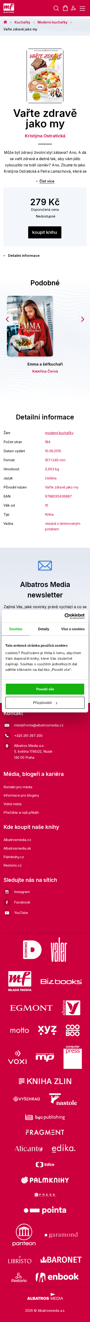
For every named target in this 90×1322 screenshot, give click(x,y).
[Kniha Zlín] (45, 1081)
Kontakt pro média (17, 787)
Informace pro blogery (21, 795)
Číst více (46, 181)
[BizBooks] (61, 981)
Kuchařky (22, 22)
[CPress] (45, 1195)
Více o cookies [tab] (73, 629)
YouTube (21, 912)
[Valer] (59, 949)
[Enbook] (57, 1277)
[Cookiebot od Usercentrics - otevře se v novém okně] (65, 616)
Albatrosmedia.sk (17, 848)
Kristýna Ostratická (45, 135)
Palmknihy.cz (13, 857)
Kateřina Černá (45, 371)
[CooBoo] (72, 1030)
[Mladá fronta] (20, 981)
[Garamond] (61, 1235)
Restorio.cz (12, 865)
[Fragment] (45, 1132)
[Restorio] (19, 1277)
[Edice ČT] (45, 1164)
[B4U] (45, 1117)
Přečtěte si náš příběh (21, 812)
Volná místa (12, 804)
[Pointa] (45, 1210)
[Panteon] (24, 1235)
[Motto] (19, 1030)
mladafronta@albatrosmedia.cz (38, 725)
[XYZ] (47, 1030)
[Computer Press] (73, 1057)
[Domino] (32, 949)
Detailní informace (24, 255)
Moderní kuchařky (52, 22)
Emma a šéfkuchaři (45, 364)
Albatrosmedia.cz (17, 839)
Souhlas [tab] (16, 629)
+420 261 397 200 (28, 735)
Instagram (22, 892)
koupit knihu (44, 232)
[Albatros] (71, 1008)
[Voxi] (17, 1057)
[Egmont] (31, 1008)
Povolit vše (45, 689)
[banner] (9, 8)
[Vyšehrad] (27, 1099)
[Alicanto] (28, 1148)
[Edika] (63, 1148)
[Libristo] (20, 1259)
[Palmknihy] (45, 1180)
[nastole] (63, 1099)
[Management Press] (45, 1057)
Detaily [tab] (43, 629)
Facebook (22, 902)
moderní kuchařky (59, 433)
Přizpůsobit (42, 703)
